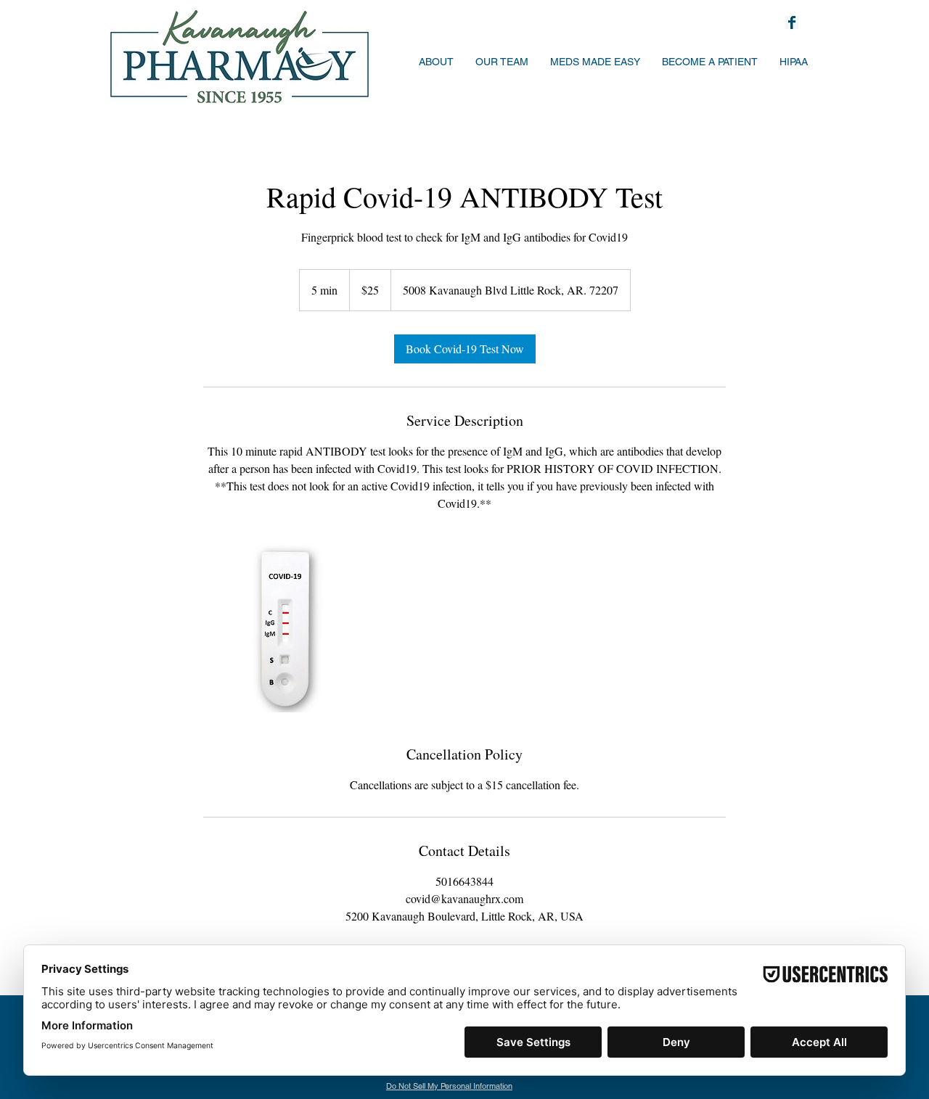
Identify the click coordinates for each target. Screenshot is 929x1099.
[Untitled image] (287, 628)
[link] (465, 348)
